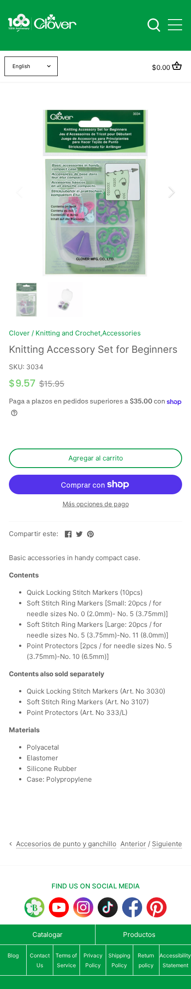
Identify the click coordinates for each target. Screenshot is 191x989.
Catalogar (47, 934)
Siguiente (167, 844)
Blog (13, 955)
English (21, 66)
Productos (139, 934)
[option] (95, 192)
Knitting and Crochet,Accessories (88, 333)
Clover (19, 333)
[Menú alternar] (175, 24)
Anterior (133, 844)
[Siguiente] (171, 192)
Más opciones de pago (96, 504)
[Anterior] (20, 192)
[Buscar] (153, 24)
